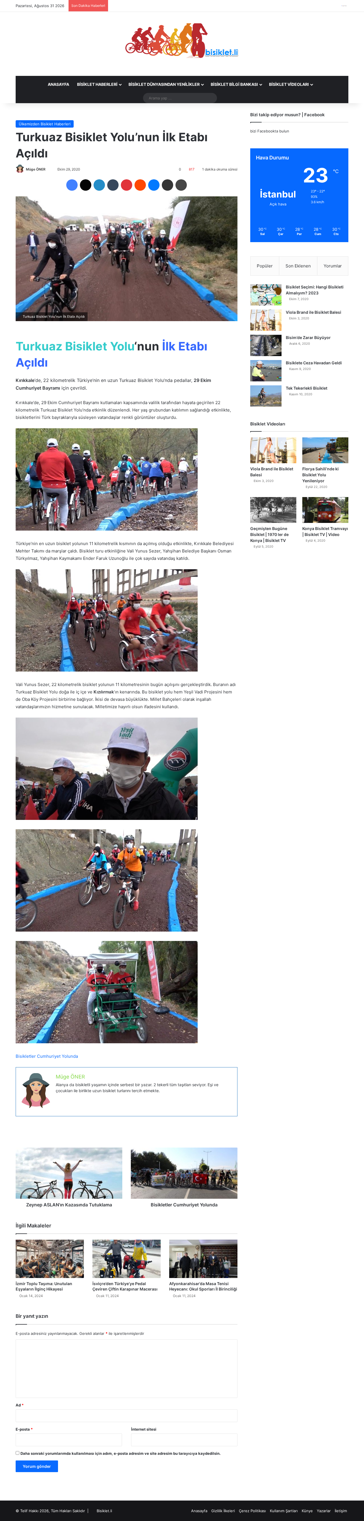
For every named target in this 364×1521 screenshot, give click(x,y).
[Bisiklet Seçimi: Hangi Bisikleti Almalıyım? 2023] (266, 295)
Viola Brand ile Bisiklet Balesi (313, 312)
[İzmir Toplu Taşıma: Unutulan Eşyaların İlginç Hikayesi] (50, 1259)
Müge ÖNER (36, 169)
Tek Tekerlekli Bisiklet (306, 388)
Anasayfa (58, 84)
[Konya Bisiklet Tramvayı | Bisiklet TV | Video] (325, 510)
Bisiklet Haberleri (97, 84)
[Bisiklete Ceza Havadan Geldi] (266, 370)
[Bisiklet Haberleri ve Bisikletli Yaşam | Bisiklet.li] (182, 41)
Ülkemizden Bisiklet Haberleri (45, 124)
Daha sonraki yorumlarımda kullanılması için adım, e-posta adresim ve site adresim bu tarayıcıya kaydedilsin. (120, 1453)
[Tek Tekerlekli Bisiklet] (266, 396)
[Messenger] (154, 185)
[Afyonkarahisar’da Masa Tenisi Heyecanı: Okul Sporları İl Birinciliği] (203, 1259)
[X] (85, 185)
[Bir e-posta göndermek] (48, 169)
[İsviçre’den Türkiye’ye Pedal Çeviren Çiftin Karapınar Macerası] (126, 1259)
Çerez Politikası (252, 1510)
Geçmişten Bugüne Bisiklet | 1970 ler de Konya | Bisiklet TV (269, 534)
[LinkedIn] (99, 185)
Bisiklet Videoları (289, 84)
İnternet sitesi (143, 1429)
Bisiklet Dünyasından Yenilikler (164, 84)
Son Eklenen (298, 266)
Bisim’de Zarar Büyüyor (308, 337)
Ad (20, 1405)
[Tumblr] (113, 185)
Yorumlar (333, 266)
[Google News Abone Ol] (344, 6)
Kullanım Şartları (284, 1510)
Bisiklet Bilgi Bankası (234, 84)
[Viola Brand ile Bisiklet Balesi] (266, 320)
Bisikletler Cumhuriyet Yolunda (47, 1056)
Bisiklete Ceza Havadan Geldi (314, 362)
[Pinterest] (126, 185)
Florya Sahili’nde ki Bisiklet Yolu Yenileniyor (320, 474)
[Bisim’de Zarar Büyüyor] (266, 345)
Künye (307, 1510)
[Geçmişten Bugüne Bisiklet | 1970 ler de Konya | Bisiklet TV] (273, 510)
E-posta (24, 1429)
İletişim (341, 1510)
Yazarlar (324, 1510)
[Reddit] (140, 185)
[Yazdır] (181, 185)
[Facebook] (72, 185)
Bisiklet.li (104, 1510)
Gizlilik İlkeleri (223, 1510)
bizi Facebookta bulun (269, 131)
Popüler (265, 266)
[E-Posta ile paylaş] (167, 185)
